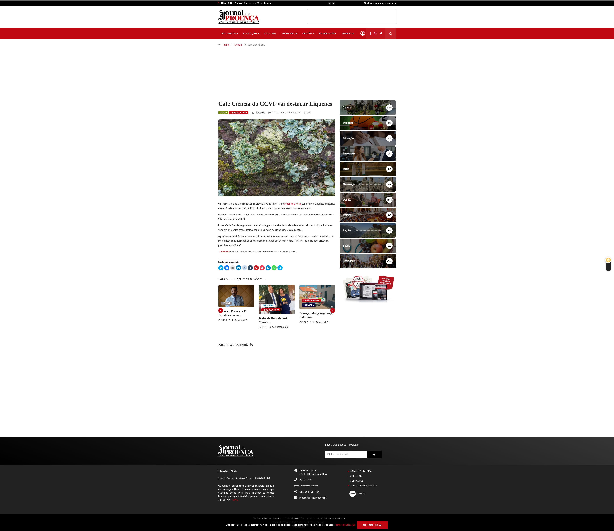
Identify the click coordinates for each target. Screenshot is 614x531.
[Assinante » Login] (362, 33)
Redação (260, 112)
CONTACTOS (356, 481)
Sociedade (228, 33)
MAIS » (236, 500)
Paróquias (268, 305)
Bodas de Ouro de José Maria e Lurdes (253, 3)
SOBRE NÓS (356, 476)
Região (307, 33)
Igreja (347, 33)
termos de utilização (345, 525)
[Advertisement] (307, 76)
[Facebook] (370, 33)
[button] (329, 3)
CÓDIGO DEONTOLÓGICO (294, 518)
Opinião (226, 303)
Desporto (288, 33)
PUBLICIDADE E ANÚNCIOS (363, 485)
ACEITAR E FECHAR (372, 525)
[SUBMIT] (374, 454)
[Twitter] (381, 33)
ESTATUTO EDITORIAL (361, 471)
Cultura (270, 33)
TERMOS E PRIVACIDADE (266, 518)
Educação (250, 33)
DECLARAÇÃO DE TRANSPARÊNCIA (327, 518)
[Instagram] (375, 33)
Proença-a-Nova (239, 113)
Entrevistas (327, 33)
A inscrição (224, 251)
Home (226, 44)
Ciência (238, 44)
